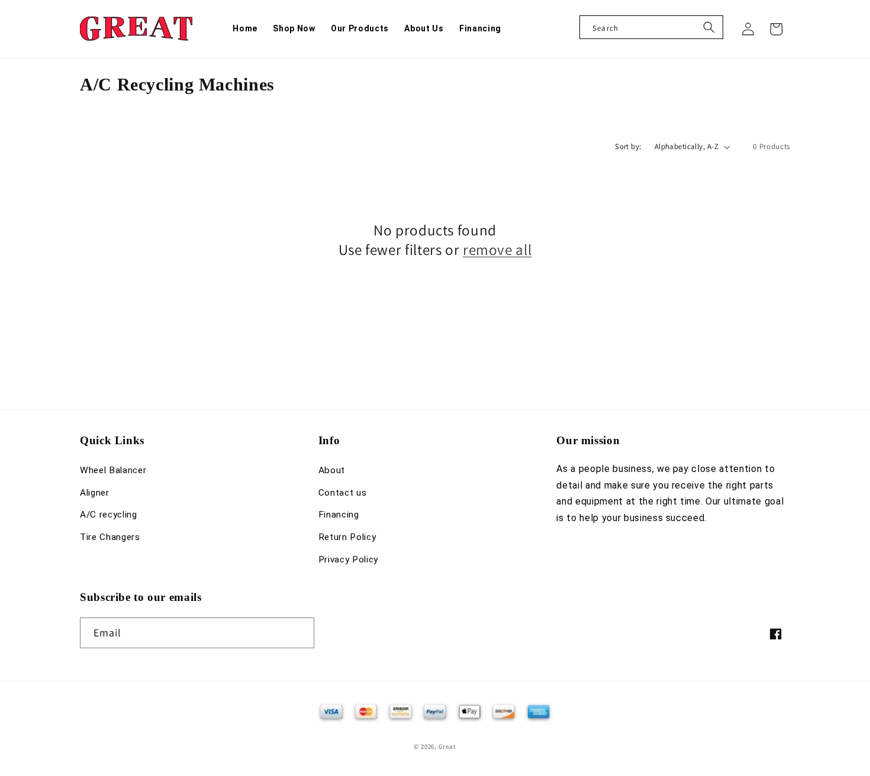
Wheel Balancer (113, 470)
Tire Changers (110, 537)
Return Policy (347, 537)
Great (447, 746)
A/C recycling (108, 514)
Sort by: (628, 146)
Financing (338, 514)
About (331, 470)
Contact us (342, 492)
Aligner (94, 492)
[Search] (709, 27)
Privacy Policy (348, 559)
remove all (497, 249)
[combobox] (651, 27)
